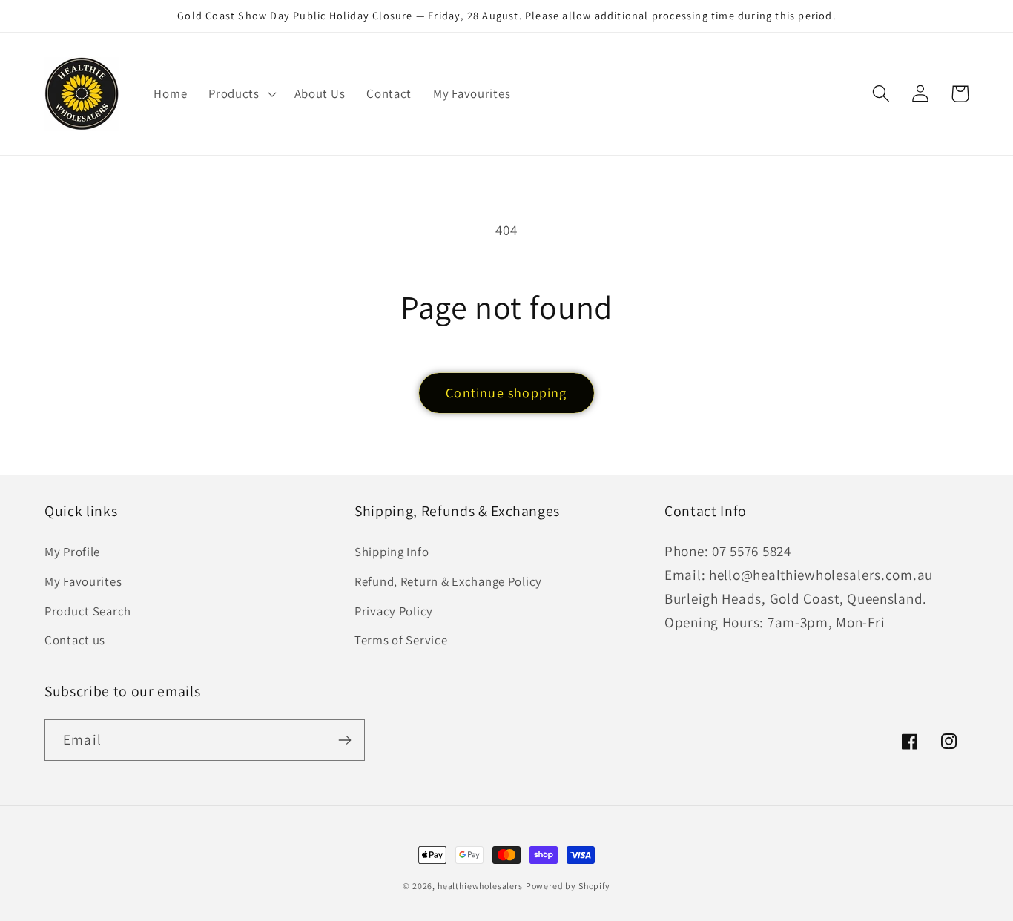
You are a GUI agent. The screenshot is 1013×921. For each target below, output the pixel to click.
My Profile (72, 552)
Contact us (74, 640)
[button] (241, 93)
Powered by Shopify (568, 885)
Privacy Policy (393, 611)
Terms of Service (401, 640)
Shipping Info (391, 552)
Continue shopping (506, 392)
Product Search (87, 611)
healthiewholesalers (480, 885)
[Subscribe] (344, 740)
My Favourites (83, 581)
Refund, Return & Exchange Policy (448, 581)
